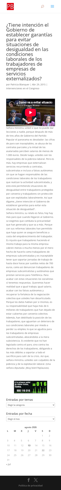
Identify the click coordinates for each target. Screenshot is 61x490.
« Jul (8, 464)
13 (29, 445)
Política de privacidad (31, 485)
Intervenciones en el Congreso (22, 88)
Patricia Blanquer (20, 84)
